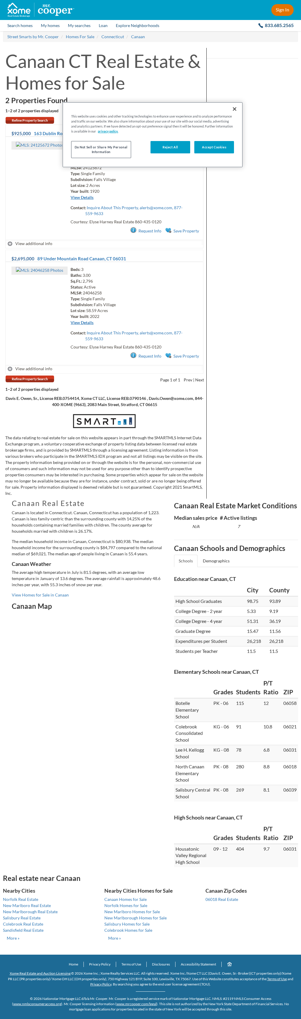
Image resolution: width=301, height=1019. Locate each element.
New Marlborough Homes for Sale (135, 917)
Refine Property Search (30, 120)
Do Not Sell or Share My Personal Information (101, 149)
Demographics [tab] (216, 560)
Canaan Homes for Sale (125, 899)
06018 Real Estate (221, 899)
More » (13, 938)
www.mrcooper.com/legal (136, 1004)
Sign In (282, 9)
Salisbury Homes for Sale (127, 923)
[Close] (234, 109)
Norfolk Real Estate (20, 899)
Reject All (170, 147)
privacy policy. (108, 131)
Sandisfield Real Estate (23, 930)
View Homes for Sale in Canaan (40, 594)
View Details (82, 197)
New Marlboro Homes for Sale (132, 911)
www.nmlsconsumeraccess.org (37, 1004)
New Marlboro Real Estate (27, 905)
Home (73, 964)
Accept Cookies (214, 147)
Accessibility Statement (198, 964)
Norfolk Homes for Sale (125, 905)
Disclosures (161, 964)
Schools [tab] (186, 560)
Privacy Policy (100, 964)
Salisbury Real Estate (22, 917)
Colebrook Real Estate (23, 923)
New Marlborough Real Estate (30, 911)
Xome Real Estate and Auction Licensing (40, 973)
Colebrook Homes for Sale (128, 930)
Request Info (149, 230)
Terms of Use (131, 964)
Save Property (186, 230)
